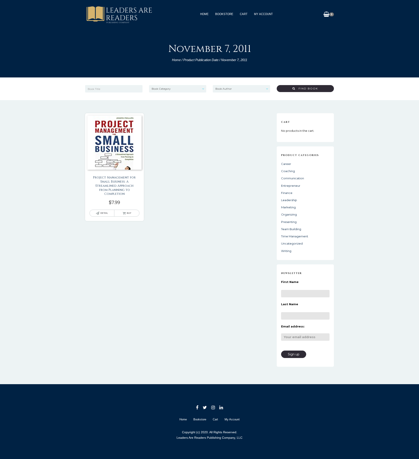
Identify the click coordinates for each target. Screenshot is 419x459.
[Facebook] (197, 407)
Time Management (294, 236)
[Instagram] (213, 407)
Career (286, 164)
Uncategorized (292, 243)
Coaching (288, 171)
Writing (286, 251)
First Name (290, 282)
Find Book (306, 88)
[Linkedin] (221, 407)
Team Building (291, 229)
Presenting (289, 222)
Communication (292, 178)
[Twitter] (205, 407)
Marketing (288, 207)
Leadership (289, 200)
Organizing (289, 214)
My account (263, 14)
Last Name (289, 304)
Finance (286, 193)
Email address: (293, 326)
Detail (104, 213)
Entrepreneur (290, 185)
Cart (243, 14)
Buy (129, 213)
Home (204, 14)
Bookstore (224, 14)
